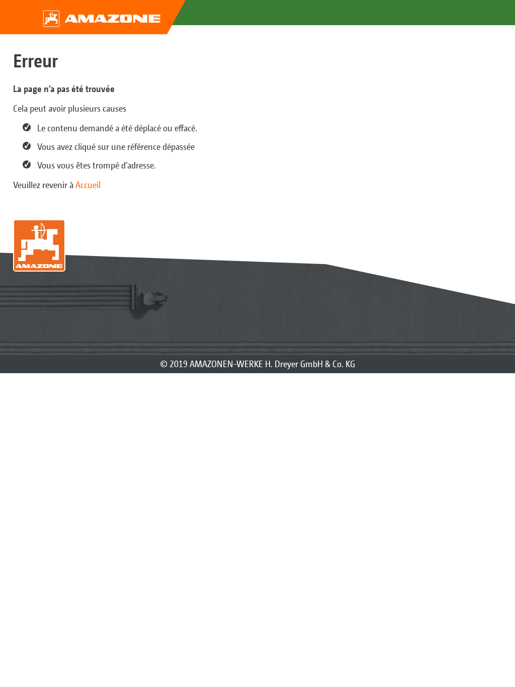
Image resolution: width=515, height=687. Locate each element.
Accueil (88, 185)
